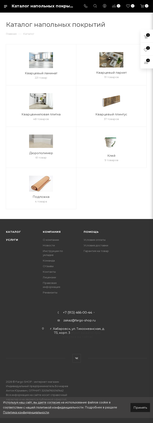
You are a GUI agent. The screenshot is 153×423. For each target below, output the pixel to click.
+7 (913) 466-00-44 (77, 312)
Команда (49, 260)
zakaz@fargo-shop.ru (79, 320)
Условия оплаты (95, 239)
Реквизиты (50, 292)
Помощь (91, 231)
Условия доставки (96, 245)
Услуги (12, 239)
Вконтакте (76, 358)
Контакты (49, 271)
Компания (52, 231)
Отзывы (48, 266)
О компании (51, 239)
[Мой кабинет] (104, 6)
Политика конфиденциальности (26, 412)
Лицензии (49, 277)
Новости (49, 245)
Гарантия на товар (96, 251)
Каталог (13, 231)
